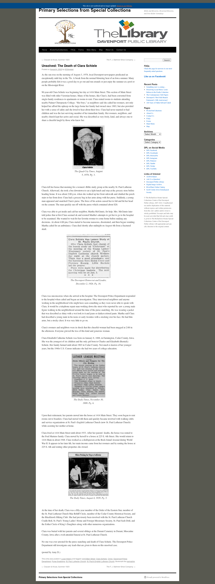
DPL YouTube (151, 168)
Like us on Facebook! (155, 76)
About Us (109, 49)
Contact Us (121, 49)
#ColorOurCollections (59, 49)
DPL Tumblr (150, 163)
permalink (131, 561)
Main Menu (91, 49)
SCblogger (69, 69)
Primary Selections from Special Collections (85, 10)
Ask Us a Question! (153, 179)
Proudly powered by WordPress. (158, 577)
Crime (110, 558)
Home (44, 49)
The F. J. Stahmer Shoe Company (120, 59)
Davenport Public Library (155, 182)
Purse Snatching (58, 561)
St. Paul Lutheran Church (76, 561)
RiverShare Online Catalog (155, 187)
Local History (66, 558)
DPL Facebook (151, 150)
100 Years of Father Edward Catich (158, 102)
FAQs (73, 49)
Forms (81, 49)
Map (101, 49)
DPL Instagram (151, 158)
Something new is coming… (156, 87)
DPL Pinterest (151, 161)
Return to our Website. (124, 6)
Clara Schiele (101, 558)
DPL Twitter (150, 166)
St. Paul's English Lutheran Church (101, 561)
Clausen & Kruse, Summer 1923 (55, 59)
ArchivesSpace (151, 176)
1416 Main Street (88, 558)
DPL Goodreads (152, 153)
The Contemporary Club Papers (157, 95)
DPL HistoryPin (152, 155)
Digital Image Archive (154, 184)
